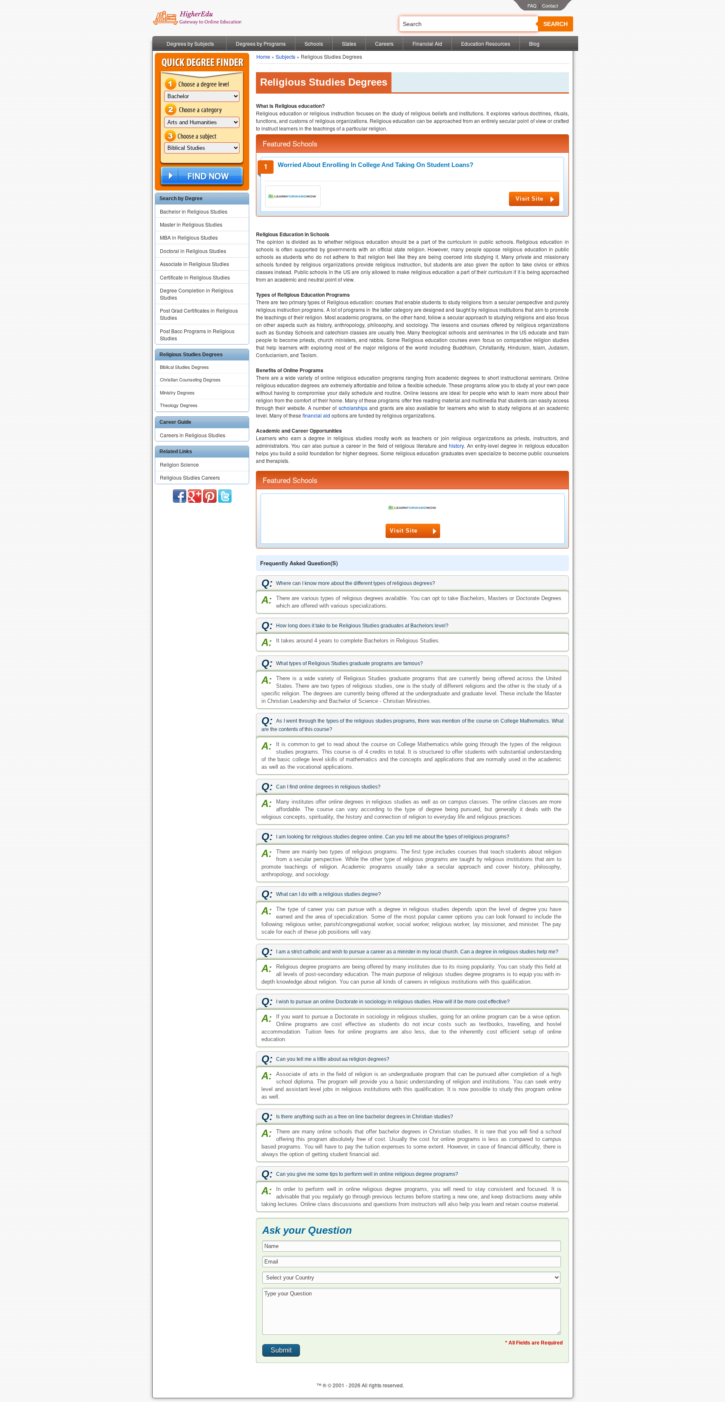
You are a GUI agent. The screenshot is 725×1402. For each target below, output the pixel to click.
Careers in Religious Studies (192, 435)
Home (263, 56)
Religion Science (179, 464)
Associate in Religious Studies (194, 263)
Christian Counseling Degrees (190, 379)
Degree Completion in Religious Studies (196, 294)
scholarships (353, 407)
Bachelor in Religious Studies (193, 211)
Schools (314, 43)
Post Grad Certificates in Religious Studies (199, 314)
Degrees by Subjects (190, 43)
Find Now (201, 176)
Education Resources (485, 43)
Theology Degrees (179, 405)
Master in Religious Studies (191, 224)
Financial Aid (427, 43)
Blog (534, 43)
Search (555, 24)
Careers (384, 43)
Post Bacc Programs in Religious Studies (197, 334)
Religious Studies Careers (190, 477)
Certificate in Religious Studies (195, 277)
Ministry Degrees (177, 392)
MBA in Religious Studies (189, 237)
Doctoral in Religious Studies (193, 250)
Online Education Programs (197, 18)
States (349, 43)
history (456, 445)
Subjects (285, 56)
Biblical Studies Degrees (184, 366)
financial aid (316, 415)
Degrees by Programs (261, 43)
